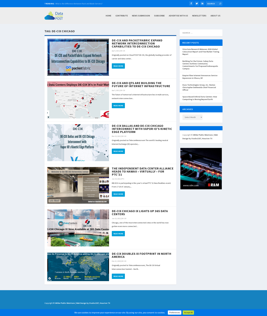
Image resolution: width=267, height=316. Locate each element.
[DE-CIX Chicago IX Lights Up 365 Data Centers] (78, 227)
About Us (215, 15)
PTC (123, 179)
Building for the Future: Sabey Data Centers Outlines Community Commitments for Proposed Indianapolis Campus (200, 65)
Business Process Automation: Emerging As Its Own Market (79, 3)
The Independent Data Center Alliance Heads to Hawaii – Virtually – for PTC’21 (142, 171)
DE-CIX (122, 51)
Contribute (121, 15)
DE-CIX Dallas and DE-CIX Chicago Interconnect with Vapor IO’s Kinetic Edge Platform (142, 129)
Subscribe (159, 15)
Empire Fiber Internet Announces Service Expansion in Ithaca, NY (199, 76)
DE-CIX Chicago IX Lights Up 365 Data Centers (140, 212)
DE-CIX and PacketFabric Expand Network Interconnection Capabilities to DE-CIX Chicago (137, 43)
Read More (118, 66)
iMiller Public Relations (203, 135)
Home (108, 15)
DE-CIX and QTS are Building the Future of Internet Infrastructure (141, 84)
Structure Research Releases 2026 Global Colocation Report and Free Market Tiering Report (200, 51)
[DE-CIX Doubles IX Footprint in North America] (78, 267)
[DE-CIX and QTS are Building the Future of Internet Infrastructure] (78, 99)
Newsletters (199, 15)
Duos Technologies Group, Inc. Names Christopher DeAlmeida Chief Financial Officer (199, 87)
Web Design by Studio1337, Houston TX (93, 303)
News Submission (141, 15)
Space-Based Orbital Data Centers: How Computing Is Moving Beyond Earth (199, 97)
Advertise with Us (178, 15)
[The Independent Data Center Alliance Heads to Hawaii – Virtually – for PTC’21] (78, 185)
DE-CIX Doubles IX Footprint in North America (141, 255)
